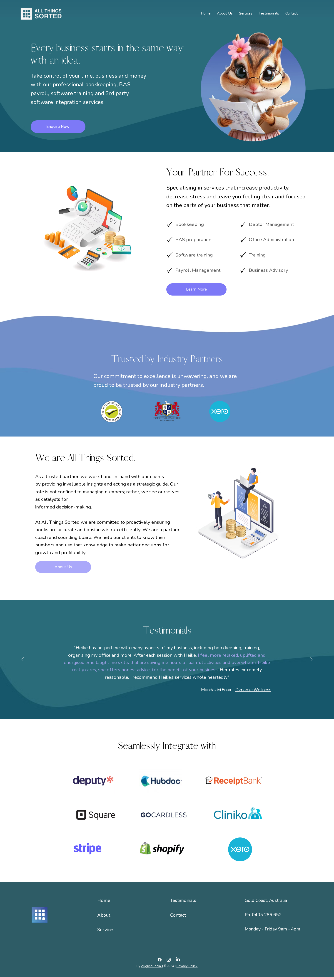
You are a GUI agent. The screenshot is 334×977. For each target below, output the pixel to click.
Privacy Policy (186, 966)
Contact (178, 915)
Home (103, 900)
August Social (151, 966)
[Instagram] (168, 959)
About (103, 915)
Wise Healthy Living (252, 685)
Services (106, 930)
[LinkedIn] (177, 959)
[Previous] (22, 659)
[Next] (311, 659)
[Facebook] (159, 959)
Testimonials (183, 900)
